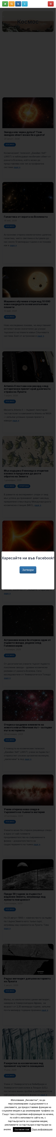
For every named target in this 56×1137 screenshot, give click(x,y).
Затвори (28, 569)
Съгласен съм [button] (22, 1129)
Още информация (42, 1129)
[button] (5, 4)
